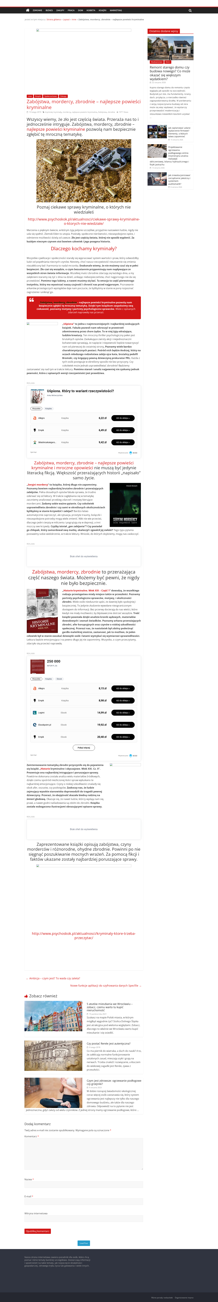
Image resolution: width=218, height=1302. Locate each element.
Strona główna (54, 19)
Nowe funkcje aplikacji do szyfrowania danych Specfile (106, 985)
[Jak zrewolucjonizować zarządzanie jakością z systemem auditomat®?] (157, 173)
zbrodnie (111, 112)
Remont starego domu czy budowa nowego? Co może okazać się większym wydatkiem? (170, 73)
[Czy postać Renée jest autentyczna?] (53, 1042)
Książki (102, 10)
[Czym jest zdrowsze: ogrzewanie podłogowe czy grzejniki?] (53, 1079)
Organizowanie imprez (184, 1297)
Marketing (116, 10)
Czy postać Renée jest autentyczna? (109, 1043)
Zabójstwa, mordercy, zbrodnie (66, 571)
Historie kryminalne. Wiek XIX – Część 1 (86, 590)
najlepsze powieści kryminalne (84, 112)
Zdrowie (37, 10)
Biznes (49, 10)
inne (74, 19)
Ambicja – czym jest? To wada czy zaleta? (53, 978)
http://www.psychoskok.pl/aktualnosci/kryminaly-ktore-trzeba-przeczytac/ (84, 935)
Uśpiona (68, 324)
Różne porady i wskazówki (162, 1297)
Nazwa (29, 1179)
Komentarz (31, 1136)
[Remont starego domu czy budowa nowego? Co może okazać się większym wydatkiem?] (171, 37)
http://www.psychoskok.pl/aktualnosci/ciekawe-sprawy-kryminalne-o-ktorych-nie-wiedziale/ (84, 221)
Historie (46, 768)
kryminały (58, 112)
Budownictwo (156, 62)
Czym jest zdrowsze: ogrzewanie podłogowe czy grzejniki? (114, 1082)
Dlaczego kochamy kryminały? (84, 248)
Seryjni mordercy (38, 484)
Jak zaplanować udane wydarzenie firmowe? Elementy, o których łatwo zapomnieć (179, 132)
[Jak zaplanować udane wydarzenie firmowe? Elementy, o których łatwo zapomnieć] (157, 126)
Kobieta (91, 10)
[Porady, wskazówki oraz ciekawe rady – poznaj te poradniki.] (27, 10)
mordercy (67, 112)
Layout (66, 19)
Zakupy (60, 10)
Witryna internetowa (35, 1213)
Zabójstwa (102, 112)
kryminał (48, 112)
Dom (80, 10)
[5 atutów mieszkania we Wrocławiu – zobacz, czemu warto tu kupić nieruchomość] (53, 1002)
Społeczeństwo (50, 96)
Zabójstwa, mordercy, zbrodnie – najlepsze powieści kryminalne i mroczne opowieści (82, 465)
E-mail (28, 1196)
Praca (71, 10)
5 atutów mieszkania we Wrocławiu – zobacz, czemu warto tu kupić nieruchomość (110, 1007)
